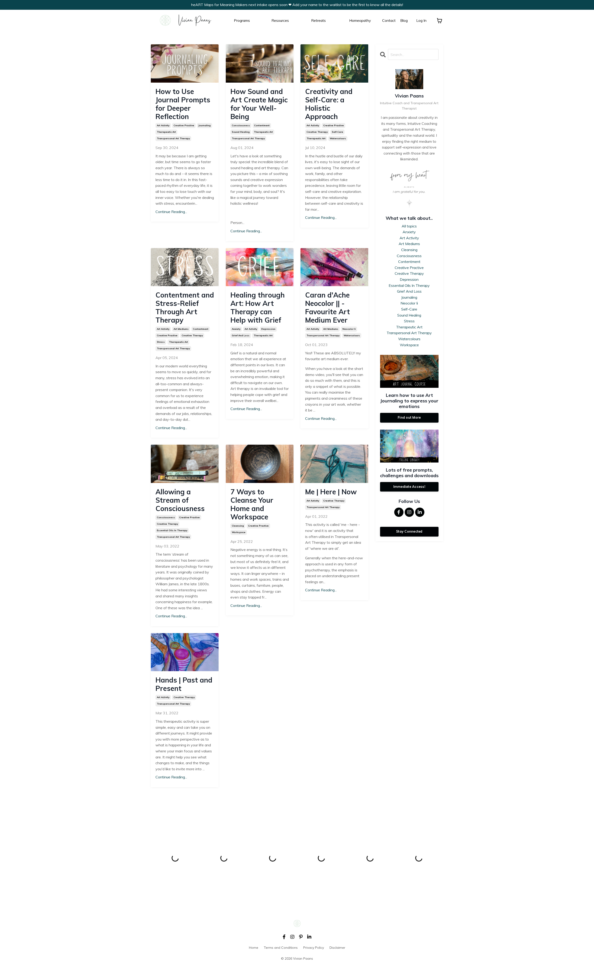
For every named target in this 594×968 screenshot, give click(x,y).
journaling (204, 125)
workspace (238, 532)
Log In (421, 20)
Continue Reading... (171, 211)
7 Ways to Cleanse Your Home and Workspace (251, 504)
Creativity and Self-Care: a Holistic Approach (328, 104)
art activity (163, 125)
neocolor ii (349, 328)
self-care (337, 131)
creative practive (184, 125)
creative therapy (317, 131)
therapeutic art (166, 131)
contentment (262, 125)
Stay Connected (409, 531)
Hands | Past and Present (183, 684)
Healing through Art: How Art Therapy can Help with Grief (257, 307)
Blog (404, 20)
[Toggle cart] (439, 20)
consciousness (241, 125)
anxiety (236, 328)
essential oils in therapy (172, 530)
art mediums (181, 328)
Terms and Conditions (281, 947)
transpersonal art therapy (173, 138)
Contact (389, 20)
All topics (409, 226)
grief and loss (240, 335)
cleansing (238, 525)
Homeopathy (360, 20)
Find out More (409, 417)
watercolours (338, 138)
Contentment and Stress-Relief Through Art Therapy (184, 307)
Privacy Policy (313, 947)
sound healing (241, 131)
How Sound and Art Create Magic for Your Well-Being (259, 104)
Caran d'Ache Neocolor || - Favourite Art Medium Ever (327, 307)
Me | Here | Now (331, 492)
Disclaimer (337, 947)
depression (268, 328)
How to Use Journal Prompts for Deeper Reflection (182, 104)
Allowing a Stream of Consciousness (180, 500)
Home (253, 947)
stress (161, 341)
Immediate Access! (409, 487)
